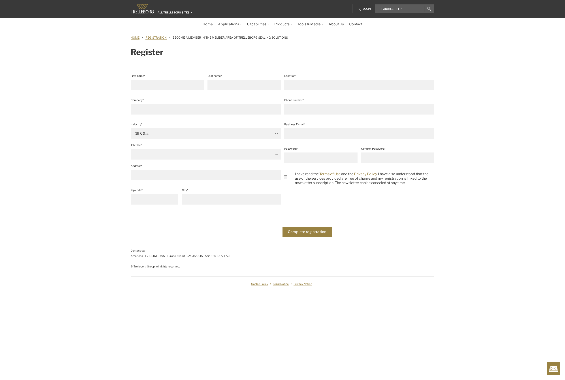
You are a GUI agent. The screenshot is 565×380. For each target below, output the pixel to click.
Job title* (136, 145)
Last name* (214, 75)
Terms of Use (330, 174)
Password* (291, 148)
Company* (137, 100)
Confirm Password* (373, 148)
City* (185, 190)
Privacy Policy (365, 174)
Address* (136, 165)
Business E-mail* (294, 124)
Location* (290, 75)
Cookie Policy (259, 284)
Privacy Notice (303, 284)
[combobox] (359, 85)
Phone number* (294, 100)
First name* (138, 75)
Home (135, 37)
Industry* (136, 124)
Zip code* (137, 190)
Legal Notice (281, 284)
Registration (156, 37)
